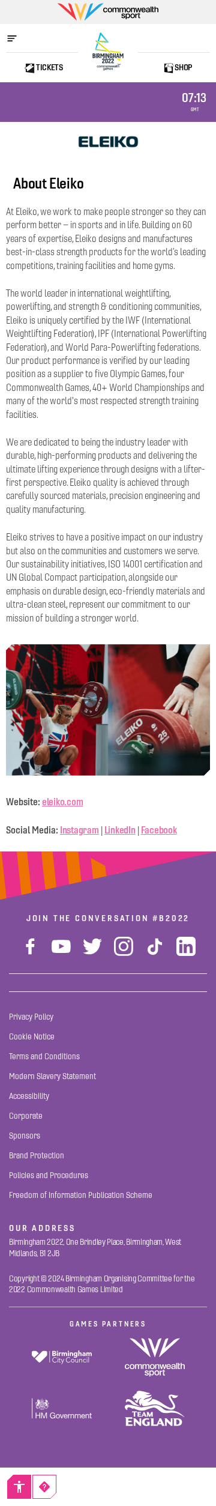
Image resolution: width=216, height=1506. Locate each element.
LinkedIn (120, 830)
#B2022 (171, 918)
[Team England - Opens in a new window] (154, 1408)
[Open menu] (18, 38)
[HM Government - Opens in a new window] (61, 1408)
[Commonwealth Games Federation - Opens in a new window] (154, 1357)
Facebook (159, 830)
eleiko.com (62, 802)
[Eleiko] (107, 142)
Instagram (79, 830)
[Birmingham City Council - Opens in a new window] (61, 1357)
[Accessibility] (19, 1487)
